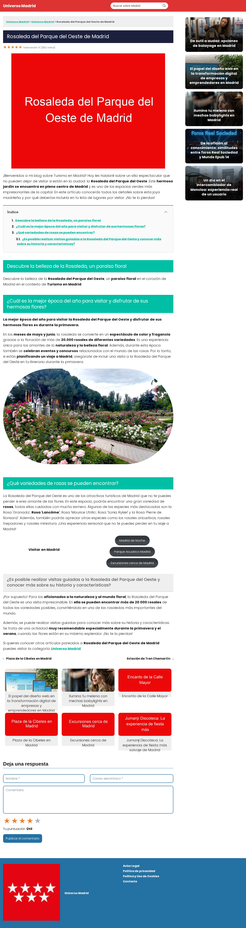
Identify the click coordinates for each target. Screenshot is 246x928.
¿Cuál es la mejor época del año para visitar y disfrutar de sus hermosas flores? (80, 226)
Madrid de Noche (132, 540)
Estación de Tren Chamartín (148, 659)
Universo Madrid (19, 5)
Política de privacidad (139, 871)
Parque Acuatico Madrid (132, 551)
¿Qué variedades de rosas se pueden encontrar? (55, 232)
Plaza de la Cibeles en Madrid (29, 659)
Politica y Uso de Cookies (141, 876)
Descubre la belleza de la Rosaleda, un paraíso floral (58, 220)
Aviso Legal (131, 866)
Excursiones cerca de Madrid (132, 563)
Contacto (130, 881)
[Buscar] (164, 5)
